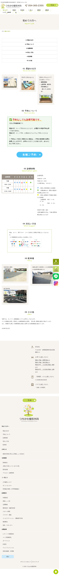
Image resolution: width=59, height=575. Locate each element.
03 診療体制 (29, 48)
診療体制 (5, 437)
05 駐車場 (29, 56)
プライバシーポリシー (25, 561)
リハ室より (30, 10)
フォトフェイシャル (8, 547)
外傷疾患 (5, 497)
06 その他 (29, 60)
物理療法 (5, 521)
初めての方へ (5, 10)
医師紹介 (14, 10)
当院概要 (4, 458)
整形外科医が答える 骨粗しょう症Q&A (13, 454)
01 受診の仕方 (29, 40)
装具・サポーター (8, 525)
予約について (6, 434)
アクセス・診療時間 (7, 13)
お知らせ (4, 449)
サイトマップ (35, 561)
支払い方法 (6, 441)
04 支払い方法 (29, 52)
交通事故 (5, 504)
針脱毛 (4, 544)
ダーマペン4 (6, 540)
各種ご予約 (30, 154)
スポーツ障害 (6, 511)
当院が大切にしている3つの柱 (11, 466)
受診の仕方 (6, 431)
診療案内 (39, 10)
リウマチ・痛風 (7, 515)
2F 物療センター (7, 482)
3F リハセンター (7, 485)
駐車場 (4, 444)
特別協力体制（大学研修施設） (11, 489)
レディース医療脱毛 (8, 534)
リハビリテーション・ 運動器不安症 (13, 518)
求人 (16, 13)
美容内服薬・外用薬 (8, 551)
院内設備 (22, 10)
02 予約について (29, 44)
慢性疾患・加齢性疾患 (9, 508)
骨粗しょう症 (6, 501)
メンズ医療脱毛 (7, 537)
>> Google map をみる (41, 379)
